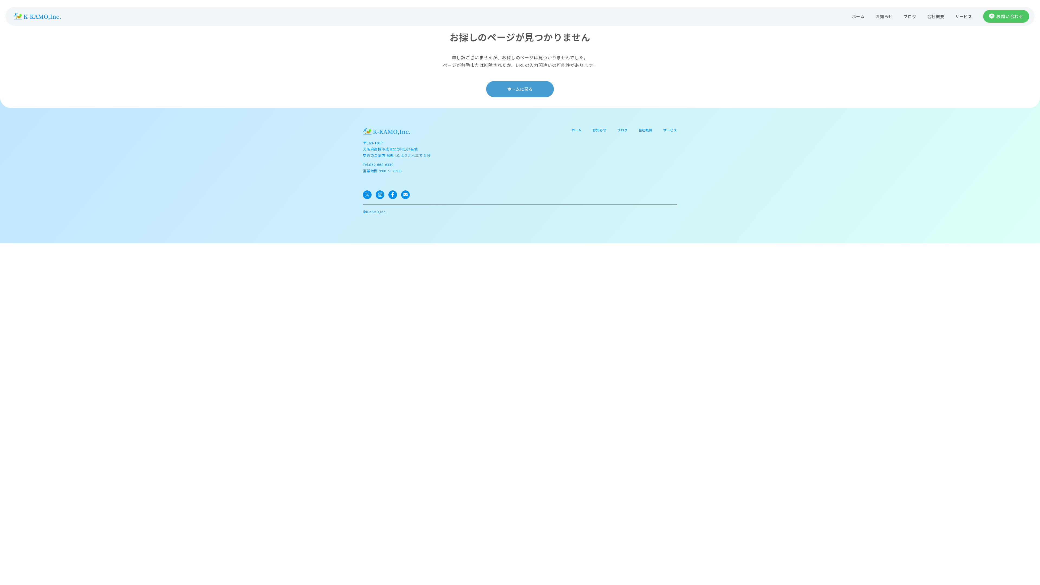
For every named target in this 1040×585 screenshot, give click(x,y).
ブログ (909, 16)
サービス (963, 16)
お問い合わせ (1009, 16)
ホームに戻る (520, 89)
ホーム (858, 16)
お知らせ (884, 16)
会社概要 (935, 16)
